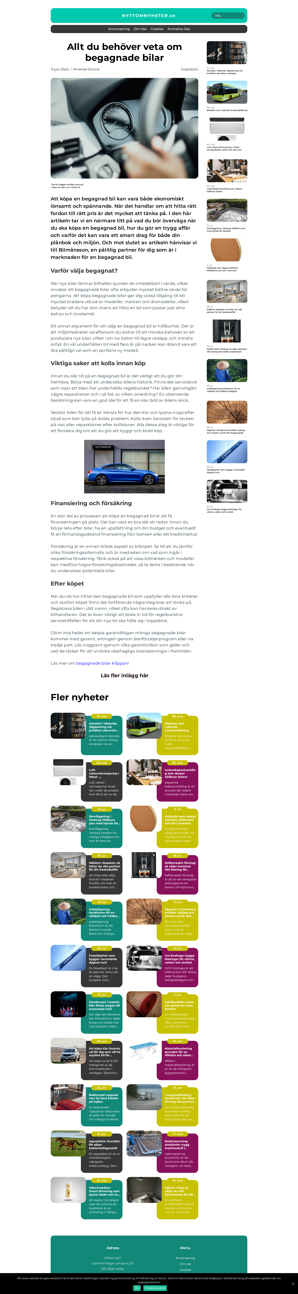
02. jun (102, 1087)
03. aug (177, 762)
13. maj (102, 1180)
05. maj (177, 1180)
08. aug (177, 716)
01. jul (102, 995)
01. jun (177, 1087)
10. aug (102, 716)
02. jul (177, 948)
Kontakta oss (179, 29)
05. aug (101, 762)
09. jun (102, 1041)
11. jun (177, 995)
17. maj (177, 1134)
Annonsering (119, 29)
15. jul (102, 809)
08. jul (101, 855)
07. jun (177, 1041)
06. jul (101, 948)
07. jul (102, 902)
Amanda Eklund (86, 69)
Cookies (157, 29)
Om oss (140, 29)
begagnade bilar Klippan (102, 663)
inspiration (189, 69)
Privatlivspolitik (155, 1288)
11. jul (177, 809)
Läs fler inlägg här (124, 675)
